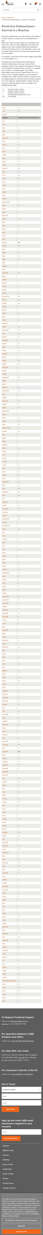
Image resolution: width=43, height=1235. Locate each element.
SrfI (4, 937)
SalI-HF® (5, 873)
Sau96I (5, 883)
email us (5, 1024)
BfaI (4, 249)
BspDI (4, 357)
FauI (4, 536)
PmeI (4, 812)
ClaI (4, 455)
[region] (21, 1214)
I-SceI (4, 623)
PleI (4, 805)
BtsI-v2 (5, 448)
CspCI (4, 458)
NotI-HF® (5, 741)
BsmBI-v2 (5, 340)
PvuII (4, 849)
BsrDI (4, 384)
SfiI (3, 906)
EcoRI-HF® (6, 519)
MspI (4, 674)
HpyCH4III (6, 596)
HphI (4, 590)
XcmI (4, 987)
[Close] (40, 1195)
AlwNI (4, 155)
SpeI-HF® (5, 927)
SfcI (4, 903)
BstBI (4, 408)
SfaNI (4, 900)
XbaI (4, 984)
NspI (4, 755)
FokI (4, 542)
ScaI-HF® (5, 890)
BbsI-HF (5, 215)
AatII (4, 108)
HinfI (4, 576)
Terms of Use (8, 1164)
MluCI (4, 644)
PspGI (4, 829)
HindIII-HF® (6, 573)
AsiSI (4, 178)
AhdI (4, 141)
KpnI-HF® (5, 630)
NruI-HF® (5, 745)
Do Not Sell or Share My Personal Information (21, 1220)
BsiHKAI (5, 323)
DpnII (4, 475)
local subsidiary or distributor (22, 1074)
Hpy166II (5, 613)
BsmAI (4, 337)
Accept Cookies (21, 1231)
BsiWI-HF (6, 330)
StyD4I (5, 947)
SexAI (4, 896)
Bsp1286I (5, 367)
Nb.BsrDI (5, 697)
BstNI (4, 414)
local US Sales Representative (23, 1041)
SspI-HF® (5, 940)
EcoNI (4, 505)
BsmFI (4, 343)
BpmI (4, 276)
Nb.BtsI (5, 704)
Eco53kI (5, 502)
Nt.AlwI (5, 758)
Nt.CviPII (5, 775)
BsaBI (4, 290)
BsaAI (4, 286)
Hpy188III (5, 617)
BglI (4, 256)
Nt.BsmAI (5, 765)
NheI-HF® (6, 724)
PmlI (4, 815)
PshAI (4, 822)
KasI (4, 627)
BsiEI (4, 320)
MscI (4, 660)
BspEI (4, 360)
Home (3, 17)
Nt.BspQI (5, 768)
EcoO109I (5, 509)
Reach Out (10, 1109)
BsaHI (4, 293)
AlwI (4, 151)
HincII (4, 566)
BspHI (4, 364)
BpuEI (4, 279)
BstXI (4, 421)
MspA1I (5, 670)
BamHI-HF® (6, 202)
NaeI (4, 684)
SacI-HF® (5, 863)
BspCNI (5, 354)
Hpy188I (5, 610)
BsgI (4, 317)
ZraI (4, 1001)
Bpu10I (5, 283)
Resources (10, 17)
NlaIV (4, 731)
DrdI (4, 485)
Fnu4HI (5, 539)
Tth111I (5, 977)
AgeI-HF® (5, 138)
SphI (4, 930)
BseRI (4, 310)
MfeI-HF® (5, 640)
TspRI (4, 974)
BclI (4, 239)
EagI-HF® (5, 492)
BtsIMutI (5, 445)
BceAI (4, 229)
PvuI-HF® (5, 846)
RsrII (4, 859)
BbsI (4, 212)
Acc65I (5, 114)
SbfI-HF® (5, 886)
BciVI (4, 236)
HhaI (4, 563)
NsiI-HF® (5, 751)
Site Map (6, 1160)
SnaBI (4, 923)
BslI (4, 333)
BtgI (4, 435)
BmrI (4, 269)
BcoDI (4, 246)
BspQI (4, 374)
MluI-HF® (5, 647)
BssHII (4, 397)
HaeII (4, 553)
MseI (4, 664)
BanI (4, 205)
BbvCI (4, 219)
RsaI (4, 856)
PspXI (4, 836)
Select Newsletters (11, 1138)
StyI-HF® (5, 950)
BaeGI (4, 192)
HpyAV (5, 593)
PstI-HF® (5, 842)
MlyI (4, 650)
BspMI (4, 370)
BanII (4, 209)
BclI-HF (5, 242)
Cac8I (4, 451)
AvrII (4, 188)
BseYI (4, 313)
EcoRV (5, 522)
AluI (4, 148)
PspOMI (5, 832)
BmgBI (5, 266)
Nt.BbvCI (5, 762)
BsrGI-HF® (6, 391)
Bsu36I (5, 431)
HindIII (4, 569)
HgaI (4, 559)
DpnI (4, 472)
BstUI (4, 418)
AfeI (4, 128)
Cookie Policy (8, 1183)
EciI (4, 499)
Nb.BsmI (5, 694)
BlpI (4, 263)
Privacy (5, 1178)
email (34, 1055)
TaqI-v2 (5, 957)
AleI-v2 (5, 145)
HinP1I (5, 579)
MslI (4, 667)
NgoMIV (5, 721)
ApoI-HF (5, 168)
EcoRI (4, 515)
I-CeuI (4, 620)
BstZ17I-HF (6, 428)
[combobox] (18, 10)
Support (6, 1146)
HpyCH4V (6, 603)
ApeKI (4, 165)
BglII (4, 259)
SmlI (4, 920)
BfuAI (4, 252)
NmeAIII (5, 735)
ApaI (4, 158)
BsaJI (4, 300)
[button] (38, 10)
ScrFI (4, 893)
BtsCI (4, 441)
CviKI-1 (5, 461)
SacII (4, 866)
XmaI (4, 994)
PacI (4, 778)
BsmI (4, 347)
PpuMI (4, 819)
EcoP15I (5, 512)
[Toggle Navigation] (3, 4)
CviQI (4, 465)
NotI (4, 738)
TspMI (4, 971)
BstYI (4, 424)
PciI (4, 788)
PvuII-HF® (6, 853)
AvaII (4, 185)
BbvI (4, 222)
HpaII (4, 586)
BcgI (4, 232)
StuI (4, 944)
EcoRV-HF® (6, 526)
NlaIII (4, 728)
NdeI (4, 718)
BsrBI (4, 381)
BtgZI (4, 438)
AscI (4, 172)
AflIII (4, 134)
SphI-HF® (5, 933)
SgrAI (4, 913)
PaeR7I (5, 782)
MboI (4, 633)
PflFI (4, 792)
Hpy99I (5, 606)
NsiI (4, 748)
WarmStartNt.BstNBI (9, 981)
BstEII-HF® (6, 411)
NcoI (4, 711)
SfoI (4, 910)
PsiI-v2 (5, 826)
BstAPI (5, 404)
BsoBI (4, 350)
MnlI (4, 657)
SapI (4, 876)
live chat (21, 1057)
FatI (4, 532)
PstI (4, 839)
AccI (4, 111)
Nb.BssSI (5, 701)
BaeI (4, 195)
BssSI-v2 (5, 401)
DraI (4, 478)
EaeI (4, 488)
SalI (4, 869)
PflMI (4, 795)
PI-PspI (5, 799)
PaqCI (4, 785)
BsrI (4, 394)
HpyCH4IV (6, 600)
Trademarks (7, 1169)
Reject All (21, 1226)
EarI (4, 495)
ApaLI (4, 161)
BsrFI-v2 (5, 387)
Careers (6, 1155)
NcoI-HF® (5, 714)
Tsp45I (5, 967)
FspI (4, 549)
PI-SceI (5, 802)
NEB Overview (8, 1150)
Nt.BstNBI (5, 772)
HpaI (4, 583)
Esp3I (4, 529)
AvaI (4, 182)
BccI (4, 226)
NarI (4, 687)
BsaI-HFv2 (6, 296)
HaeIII (4, 556)
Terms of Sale (8, 1174)
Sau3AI (5, 879)
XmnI (4, 997)
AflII (4, 131)
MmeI (4, 654)
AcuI (4, 124)
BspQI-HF (6, 377)
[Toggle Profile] (40, 4)
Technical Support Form (19, 1021)
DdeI (4, 468)
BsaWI (4, 303)
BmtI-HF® (5, 273)
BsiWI (4, 327)
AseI (4, 175)
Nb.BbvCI (5, 691)
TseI (4, 964)
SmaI (4, 917)
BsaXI (4, 306)
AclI (4, 121)
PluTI (4, 809)
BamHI (5, 199)
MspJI (4, 677)
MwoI (4, 681)
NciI (4, 708)
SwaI (4, 954)
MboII (4, 637)
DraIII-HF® (6, 482)
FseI (4, 546)
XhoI (4, 991)
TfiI (3, 960)
